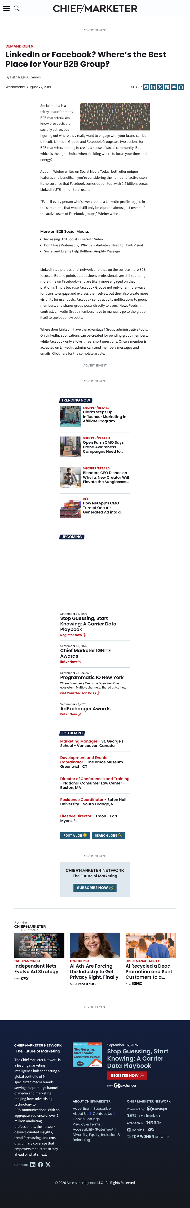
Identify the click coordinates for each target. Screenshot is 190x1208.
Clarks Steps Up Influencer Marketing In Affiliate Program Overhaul (105, 418)
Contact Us (102, 1113)
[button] (6, 8)
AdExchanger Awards (85, 708)
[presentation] (70, 416)
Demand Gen (18, 46)
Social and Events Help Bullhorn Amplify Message (82, 251)
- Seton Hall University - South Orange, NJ (93, 802)
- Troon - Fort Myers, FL (88, 818)
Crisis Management (141, 961)
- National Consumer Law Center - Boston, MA (95, 783)
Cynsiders (78, 961)
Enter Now (69, 662)
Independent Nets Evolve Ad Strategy (36, 969)
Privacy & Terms (87, 1124)
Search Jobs (106, 835)
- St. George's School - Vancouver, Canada (92, 743)
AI (84, 498)
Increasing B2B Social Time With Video (73, 239)
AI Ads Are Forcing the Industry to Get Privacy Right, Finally (94, 971)
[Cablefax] (24, 979)
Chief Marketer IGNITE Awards (85, 653)
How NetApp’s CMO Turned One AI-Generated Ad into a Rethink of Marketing (102, 509)
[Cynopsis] (85, 984)
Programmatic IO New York (92, 677)
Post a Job (73, 835)
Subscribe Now (93, 887)
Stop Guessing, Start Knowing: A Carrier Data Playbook (88, 624)
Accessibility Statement (93, 1129)
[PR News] (136, 984)
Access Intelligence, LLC (85, 1183)
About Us (80, 1113)
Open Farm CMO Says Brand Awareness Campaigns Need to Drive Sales (103, 449)
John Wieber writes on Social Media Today (77, 171)
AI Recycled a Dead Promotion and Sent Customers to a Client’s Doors (149, 974)
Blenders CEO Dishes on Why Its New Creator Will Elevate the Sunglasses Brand (106, 479)
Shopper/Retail (95, 407)
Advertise (81, 1108)
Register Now (71, 635)
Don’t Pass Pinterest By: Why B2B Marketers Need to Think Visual (93, 245)
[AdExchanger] (125, 1085)
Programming (26, 961)
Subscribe (102, 1108)
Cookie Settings (86, 1119)
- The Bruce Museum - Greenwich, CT (93, 762)
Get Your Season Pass (78, 693)
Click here (59, 353)
